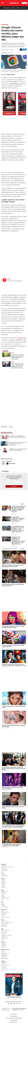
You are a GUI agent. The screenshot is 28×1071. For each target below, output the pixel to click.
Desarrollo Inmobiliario (7, 922)
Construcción (4, 921)
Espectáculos (4, 891)
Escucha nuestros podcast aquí (14, 281)
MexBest (3, 961)
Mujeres (3, 874)
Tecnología (4, 24)
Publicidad (13, 1014)
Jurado (3, 970)
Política (18, 7)
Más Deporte (4, 955)
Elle (2, 901)
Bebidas (3, 963)
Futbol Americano (5, 953)
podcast (9, 279)
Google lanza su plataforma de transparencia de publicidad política (18, 436)
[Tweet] (21, 50)
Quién (2, 890)
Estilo (2, 910)
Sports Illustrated (5, 949)
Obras (2, 872)
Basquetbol (4, 954)
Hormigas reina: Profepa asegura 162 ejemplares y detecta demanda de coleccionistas (17, 357)
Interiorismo (4, 926)
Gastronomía (4, 962)
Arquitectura (4, 924)
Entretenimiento (5, 912)
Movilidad (3, 933)
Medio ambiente (5, 930)
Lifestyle (3, 957)
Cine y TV (3, 914)
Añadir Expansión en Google (8, 52)
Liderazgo (3, 944)
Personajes (4, 966)
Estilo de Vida (4, 968)
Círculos (3, 894)
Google (10, 426)
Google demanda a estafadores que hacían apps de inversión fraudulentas (18, 444)
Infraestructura (5, 923)
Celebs (3, 905)
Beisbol (3, 952)
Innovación (4, 936)
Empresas (13, 7)
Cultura (3, 899)
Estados (3, 884)
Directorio (13, 1022)
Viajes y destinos (5, 965)
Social (2, 931)
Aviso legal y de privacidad (13, 1018)
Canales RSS (13, 1020)
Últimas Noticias (6, 7)
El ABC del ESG (5, 937)
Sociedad (3, 887)
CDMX (2, 883)
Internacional (4, 869)
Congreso (3, 882)
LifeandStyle (4, 875)
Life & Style (4, 909)
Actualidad (4, 943)
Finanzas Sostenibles (6, 935)
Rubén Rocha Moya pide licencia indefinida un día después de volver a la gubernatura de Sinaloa (17, 366)
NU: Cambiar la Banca (14, 997)
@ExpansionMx (10, 74)
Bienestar (3, 967)
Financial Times (22, 338)
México (12, 353)
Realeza (3, 892)
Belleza (3, 896)
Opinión (3, 886)
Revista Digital (24, 3)
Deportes (3, 913)
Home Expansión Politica (7, 866)
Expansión (8, 461)
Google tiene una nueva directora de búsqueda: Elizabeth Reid (18, 449)
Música (3, 915)
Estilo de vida (4, 906)
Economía (23, 7)
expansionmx (9, 1003)
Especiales (4, 946)
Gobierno (3, 879)
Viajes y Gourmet (5, 897)
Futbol (2, 950)
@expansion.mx (14, 1003)
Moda (2, 895)
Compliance (13, 1016)
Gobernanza (4, 932)
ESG (2, 873)
